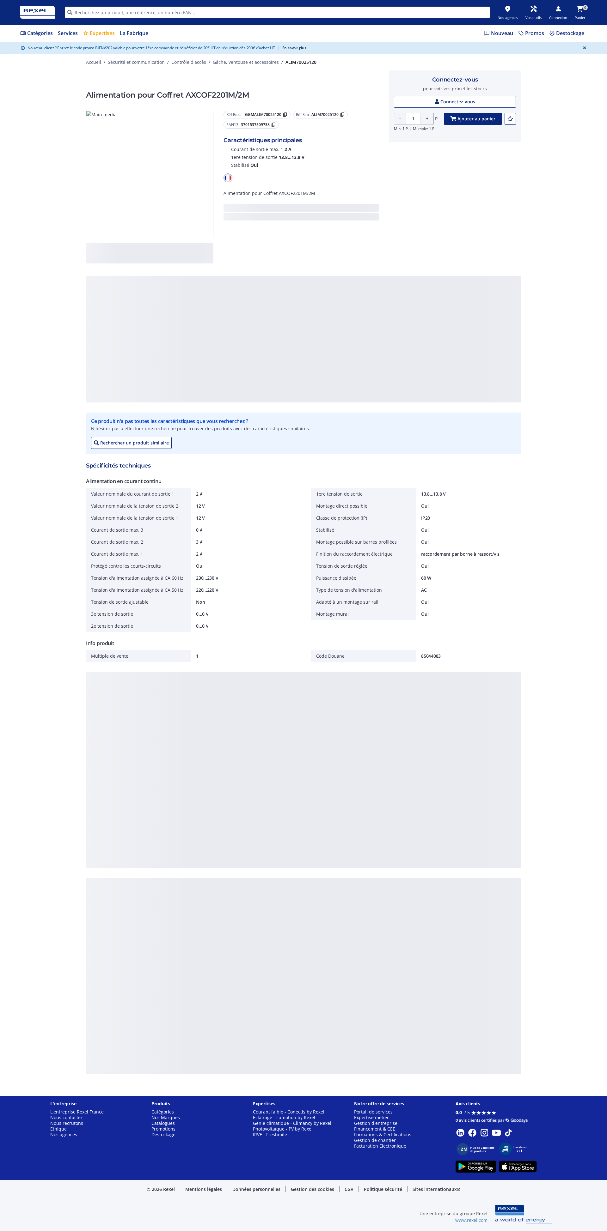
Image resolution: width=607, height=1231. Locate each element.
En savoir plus (292, 48)
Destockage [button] (163, 1134)
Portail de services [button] (373, 1112)
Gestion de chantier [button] (375, 1140)
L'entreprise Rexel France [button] (77, 1112)
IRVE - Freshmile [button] (270, 1134)
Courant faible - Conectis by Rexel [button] (288, 1112)
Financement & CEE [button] (374, 1129)
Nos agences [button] (63, 1134)
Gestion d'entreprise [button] (375, 1123)
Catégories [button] (162, 1112)
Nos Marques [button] (165, 1117)
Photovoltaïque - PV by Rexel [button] (283, 1129)
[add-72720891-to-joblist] (510, 119)
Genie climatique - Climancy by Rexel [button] (292, 1123)
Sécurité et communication (136, 62)
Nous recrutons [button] (66, 1123)
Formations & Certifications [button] (382, 1134)
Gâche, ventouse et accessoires (246, 62)
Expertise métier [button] (371, 1117)
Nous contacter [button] (66, 1117)
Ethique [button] (58, 1129)
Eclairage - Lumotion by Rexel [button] (284, 1117)
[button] (228, 177)
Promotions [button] (163, 1129)
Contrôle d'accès (188, 62)
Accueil (93, 62)
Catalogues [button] (163, 1123)
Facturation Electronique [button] (380, 1146)
